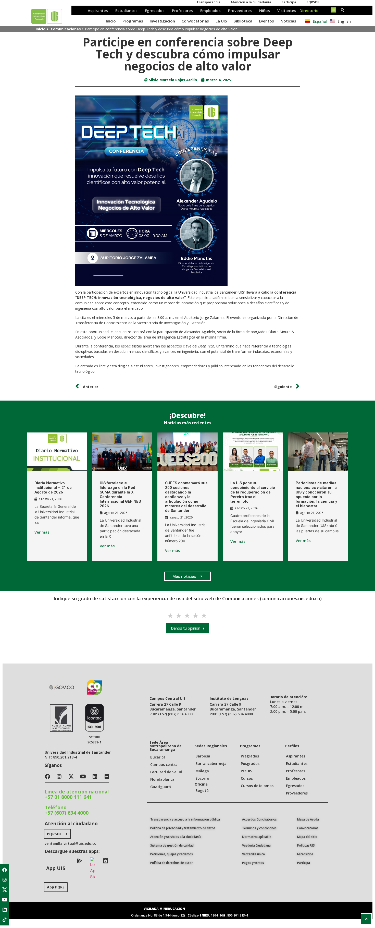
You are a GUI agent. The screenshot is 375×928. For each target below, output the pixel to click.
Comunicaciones (66, 29)
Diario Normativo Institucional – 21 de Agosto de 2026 (53, 488)
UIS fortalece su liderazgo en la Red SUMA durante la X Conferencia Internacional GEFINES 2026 (120, 494)
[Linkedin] (4, 909)
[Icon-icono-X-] (4, 889)
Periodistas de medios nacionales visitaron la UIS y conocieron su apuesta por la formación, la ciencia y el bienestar (316, 494)
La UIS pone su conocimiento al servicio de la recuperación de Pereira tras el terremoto (252, 492)
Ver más (41, 532)
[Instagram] (4, 879)
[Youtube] (4, 899)
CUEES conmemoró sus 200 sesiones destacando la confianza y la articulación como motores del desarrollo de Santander (186, 497)
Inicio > (43, 29)
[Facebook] (4, 869)
